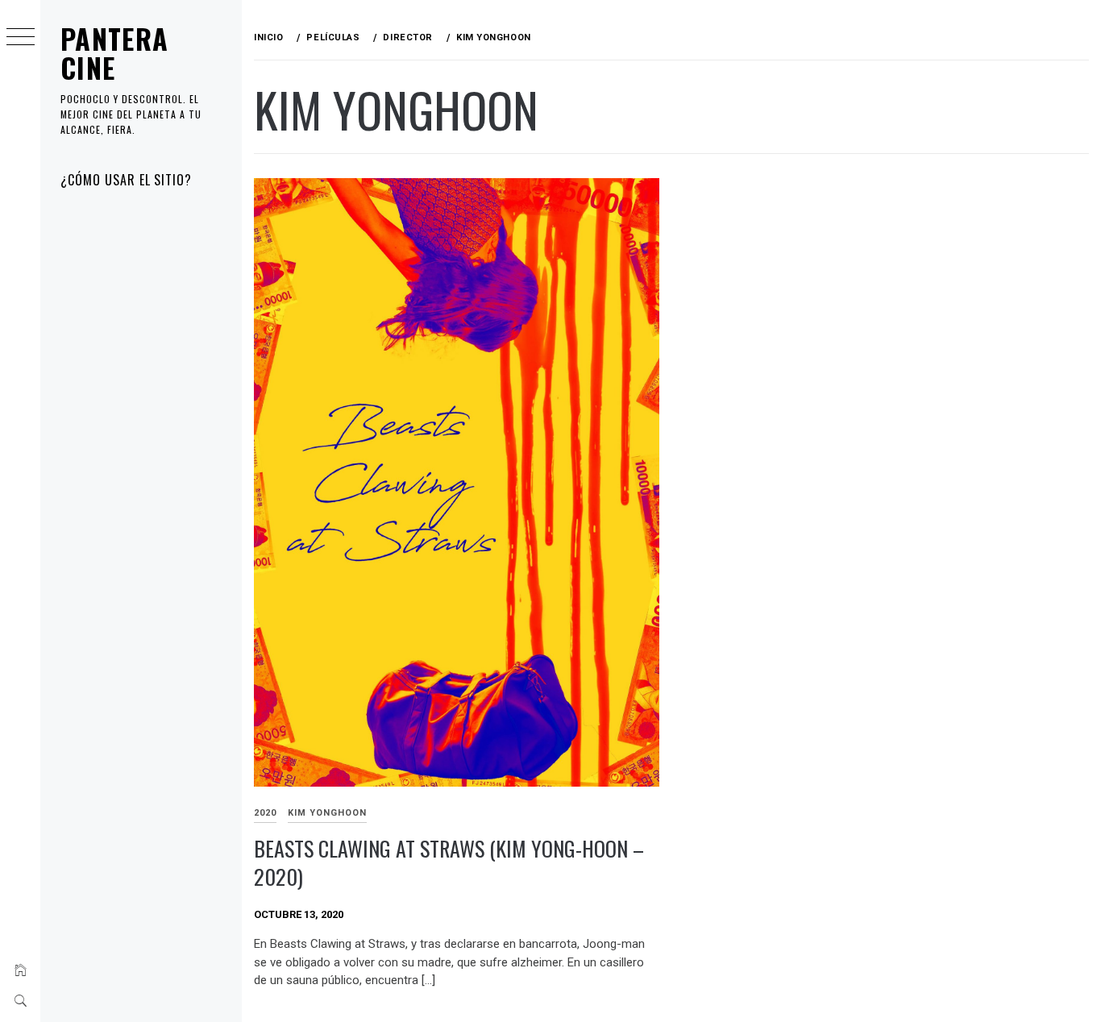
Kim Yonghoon (327, 813)
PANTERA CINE (114, 53)
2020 (265, 813)
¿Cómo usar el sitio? (126, 179)
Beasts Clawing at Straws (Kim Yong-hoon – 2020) (449, 862)
